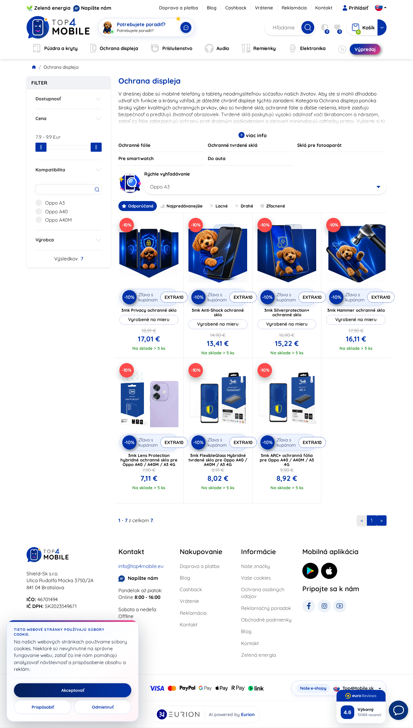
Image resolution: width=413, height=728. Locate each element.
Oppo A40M (58, 220)
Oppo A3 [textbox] (160, 187)
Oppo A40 (56, 211)
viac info (256, 135)
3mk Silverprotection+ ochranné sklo (286, 312)
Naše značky (255, 566)
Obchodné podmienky (266, 620)
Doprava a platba (178, 8)
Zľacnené (275, 205)
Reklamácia (294, 8)
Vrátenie (264, 8)
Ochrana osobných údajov (263, 592)
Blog (212, 8)
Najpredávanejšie (184, 205)
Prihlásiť (358, 8)
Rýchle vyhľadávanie (167, 174)
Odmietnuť (103, 707)
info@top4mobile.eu (141, 566)
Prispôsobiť (43, 707)
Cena (40, 118)
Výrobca (44, 240)
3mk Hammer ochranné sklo (356, 310)
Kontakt (323, 8)
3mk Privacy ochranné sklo (148, 310)
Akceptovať (72, 690)
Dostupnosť (48, 99)
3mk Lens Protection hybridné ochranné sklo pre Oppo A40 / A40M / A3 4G (148, 460)
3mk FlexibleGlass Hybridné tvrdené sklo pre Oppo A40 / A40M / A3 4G (217, 460)
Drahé (247, 205)
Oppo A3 (55, 203)
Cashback (236, 8)
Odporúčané (141, 205)
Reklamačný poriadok (266, 608)
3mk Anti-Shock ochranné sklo (218, 312)
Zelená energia (52, 8)
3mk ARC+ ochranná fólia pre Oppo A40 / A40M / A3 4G (287, 460)
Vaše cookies (256, 578)
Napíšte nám (96, 8)
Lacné (222, 205)
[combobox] (265, 187)
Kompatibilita (50, 170)
